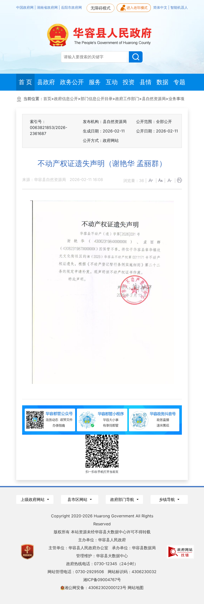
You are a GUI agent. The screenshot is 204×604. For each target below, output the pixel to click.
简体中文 (160, 7)
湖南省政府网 (48, 7)
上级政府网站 (33, 499)
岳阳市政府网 (71, 7)
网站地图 (136, 587)
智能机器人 (179, 7)
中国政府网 (25, 7)
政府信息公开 (66, 98)
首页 (47, 98)
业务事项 (176, 98)
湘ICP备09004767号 (102, 579)
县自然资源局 (154, 98)
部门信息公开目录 (96, 98)
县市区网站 (78, 499)
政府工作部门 (127, 98)
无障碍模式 (100, 7)
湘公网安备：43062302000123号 (95, 587)
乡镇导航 (167, 499)
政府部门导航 (122, 499)
